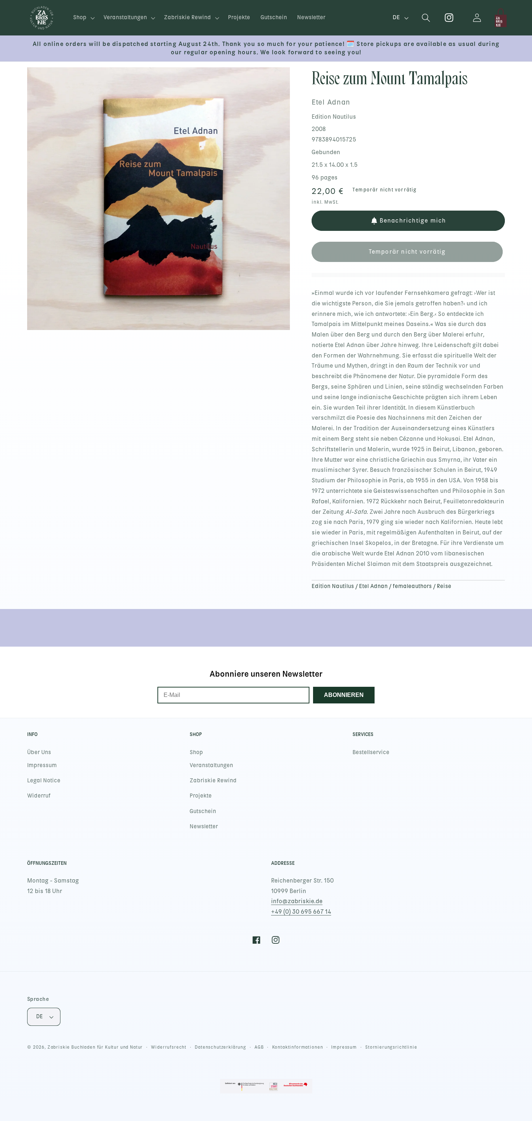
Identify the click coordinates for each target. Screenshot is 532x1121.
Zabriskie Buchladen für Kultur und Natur (95, 1047)
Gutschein (203, 811)
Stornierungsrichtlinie (391, 1047)
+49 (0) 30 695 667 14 (301, 911)
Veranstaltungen (211, 765)
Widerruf (39, 795)
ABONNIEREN (344, 695)
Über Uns (39, 752)
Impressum (42, 765)
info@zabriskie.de (296, 901)
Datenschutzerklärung (220, 1047)
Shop (196, 752)
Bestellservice (370, 752)
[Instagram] (449, 18)
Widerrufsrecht (168, 1047)
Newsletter (204, 826)
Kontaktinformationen (297, 1047)
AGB (259, 1047)
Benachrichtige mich (413, 220)
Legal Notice (43, 780)
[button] (83, 18)
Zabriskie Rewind (213, 780)
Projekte (201, 795)
